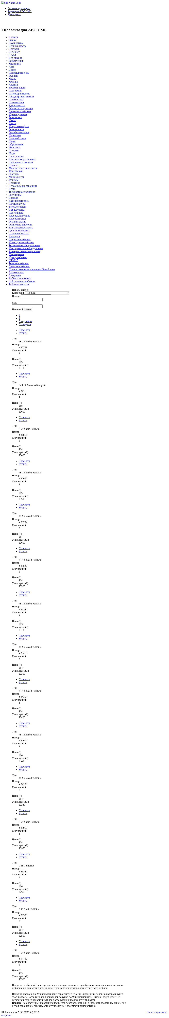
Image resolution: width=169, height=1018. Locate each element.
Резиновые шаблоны (20, 224)
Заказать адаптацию (19, 8)
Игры (12, 188)
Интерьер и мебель (19, 93)
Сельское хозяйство (20, 111)
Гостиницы (15, 194)
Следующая (25, 321)
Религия (13, 75)
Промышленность (19, 72)
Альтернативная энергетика (24, 251)
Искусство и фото (19, 126)
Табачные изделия (19, 284)
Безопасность (16, 129)
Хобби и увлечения (20, 278)
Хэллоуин (14, 236)
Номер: (16, 296)
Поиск (28, 309)
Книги (12, 123)
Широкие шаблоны (20, 239)
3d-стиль (13, 174)
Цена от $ (17, 309)
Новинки (14, 165)
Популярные (16, 212)
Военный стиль (17, 138)
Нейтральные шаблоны (22, 281)
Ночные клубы (17, 203)
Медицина (15, 63)
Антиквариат (16, 272)
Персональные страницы (23, 185)
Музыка (13, 81)
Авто (12, 66)
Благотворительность (21, 227)
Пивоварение (16, 254)
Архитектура (16, 99)
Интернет (14, 51)
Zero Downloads (17, 206)
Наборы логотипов (19, 215)
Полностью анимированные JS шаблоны (32, 269)
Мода (12, 153)
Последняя (25, 324)
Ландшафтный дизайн (21, 96)
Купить (23, 333)
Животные (15, 147)
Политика (14, 182)
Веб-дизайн (15, 57)
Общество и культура (21, 108)
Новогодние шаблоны (21, 242)
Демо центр (14, 14)
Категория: (18, 292)
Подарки (14, 150)
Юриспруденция (18, 114)
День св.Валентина (19, 230)
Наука (12, 141)
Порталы (14, 48)
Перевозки (15, 135)
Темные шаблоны (19, 263)
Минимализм (16, 177)
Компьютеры (16, 43)
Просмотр (24, 330)
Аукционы (15, 275)
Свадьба (13, 197)
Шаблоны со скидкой (21, 162)
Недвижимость (17, 45)
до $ (14, 302)
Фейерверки (16, 171)
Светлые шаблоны (19, 266)
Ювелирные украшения (22, 159)
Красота (13, 37)
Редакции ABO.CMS (20, 11)
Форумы (13, 179)
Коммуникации (17, 87)
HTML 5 (13, 260)
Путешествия (16, 102)
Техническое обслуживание (24, 245)
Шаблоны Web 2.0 (19, 233)
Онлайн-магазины (19, 132)
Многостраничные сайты (23, 168)
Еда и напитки (17, 105)
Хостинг (13, 84)
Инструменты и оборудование (26, 248)
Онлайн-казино (17, 221)
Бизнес (13, 40)
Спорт (12, 69)
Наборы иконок (17, 218)
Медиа (12, 78)
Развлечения (16, 60)
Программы (15, 90)
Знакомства (15, 117)
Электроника (16, 156)
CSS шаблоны (17, 209)
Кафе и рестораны (19, 200)
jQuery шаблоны (18, 257)
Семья (12, 54)
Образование (16, 144)
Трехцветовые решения (22, 191)
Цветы (12, 120)
